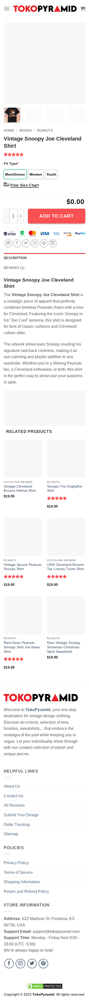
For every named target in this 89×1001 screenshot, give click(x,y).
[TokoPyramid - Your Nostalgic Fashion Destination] (45, 8)
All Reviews (14, 805)
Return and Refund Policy (26, 891)
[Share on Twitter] (26, 243)
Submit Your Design (21, 815)
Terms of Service (18, 872)
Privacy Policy (16, 863)
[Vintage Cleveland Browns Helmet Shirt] (23, 459)
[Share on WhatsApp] (8, 243)
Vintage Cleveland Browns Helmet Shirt (20, 489)
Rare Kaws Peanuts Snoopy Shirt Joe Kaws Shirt (22, 647)
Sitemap (11, 834)
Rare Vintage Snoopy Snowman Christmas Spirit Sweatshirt (63, 647)
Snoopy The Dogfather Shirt (65, 489)
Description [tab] (15, 258)
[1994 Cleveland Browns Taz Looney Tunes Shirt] (66, 537)
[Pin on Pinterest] (44, 243)
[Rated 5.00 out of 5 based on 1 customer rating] (44, 154)
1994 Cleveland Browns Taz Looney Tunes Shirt (65, 567)
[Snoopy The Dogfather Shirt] (66, 459)
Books (26, 130)
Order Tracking (17, 824)
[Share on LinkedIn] (53, 243)
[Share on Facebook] (17, 243)
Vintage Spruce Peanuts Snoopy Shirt (23, 567)
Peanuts (45, 130)
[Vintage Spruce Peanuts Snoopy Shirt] (23, 537)
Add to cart (56, 216)
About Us (12, 786)
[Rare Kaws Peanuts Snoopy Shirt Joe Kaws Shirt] (23, 615)
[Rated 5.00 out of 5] (57, 498)
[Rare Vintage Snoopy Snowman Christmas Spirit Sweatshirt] (66, 615)
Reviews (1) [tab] (14, 268)
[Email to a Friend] (35, 243)
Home (9, 130)
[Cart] (82, 8)
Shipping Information (22, 882)
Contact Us (13, 796)
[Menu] (7, 8)
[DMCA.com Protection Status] (44, 986)
